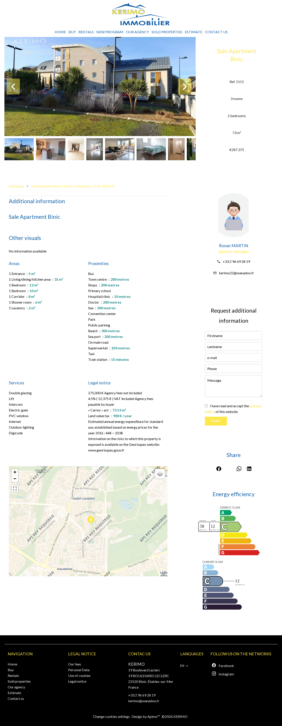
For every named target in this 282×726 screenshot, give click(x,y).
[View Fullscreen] (14, 488)
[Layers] (160, 474)
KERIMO (136, 664)
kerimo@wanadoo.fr (143, 701)
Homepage (16, 186)
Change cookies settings (111, 716)
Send (216, 421)
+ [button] (14, 472)
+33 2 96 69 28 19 (236, 261)
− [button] (14, 478)
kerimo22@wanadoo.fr (236, 273)
